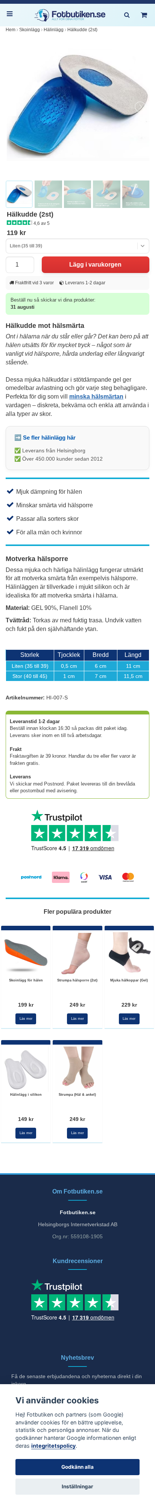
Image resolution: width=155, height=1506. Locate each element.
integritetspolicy (53, 1445)
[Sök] (126, 15)
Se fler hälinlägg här (49, 437)
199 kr (25, 1005)
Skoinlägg (29, 29)
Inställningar (77, 1486)
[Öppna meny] (11, 15)
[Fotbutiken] (70, 15)
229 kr (129, 1005)
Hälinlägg (54, 29)
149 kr (25, 1119)
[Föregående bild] (15, 107)
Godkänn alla (77, 1467)
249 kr (77, 1005)
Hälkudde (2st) (82, 29)
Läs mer (26, 1019)
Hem (10, 29)
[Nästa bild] (140, 107)
